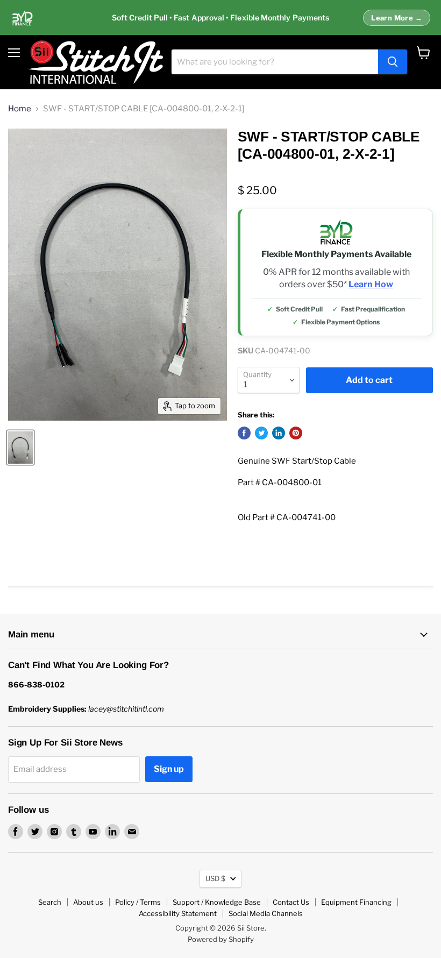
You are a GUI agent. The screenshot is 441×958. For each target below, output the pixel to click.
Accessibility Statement (178, 913)
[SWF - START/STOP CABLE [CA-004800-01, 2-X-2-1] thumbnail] (20, 447)
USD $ (215, 878)
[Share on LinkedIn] (278, 433)
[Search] (392, 61)
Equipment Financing (356, 902)
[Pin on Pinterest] (295, 433)
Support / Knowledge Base (217, 902)
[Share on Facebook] (244, 433)
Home (19, 108)
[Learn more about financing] (220, 18)
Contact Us (291, 902)
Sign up (169, 769)
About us (88, 902)
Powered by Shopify (221, 939)
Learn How (370, 284)
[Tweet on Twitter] (261, 433)
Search (49, 902)
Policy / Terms (138, 902)
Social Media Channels (266, 913)
